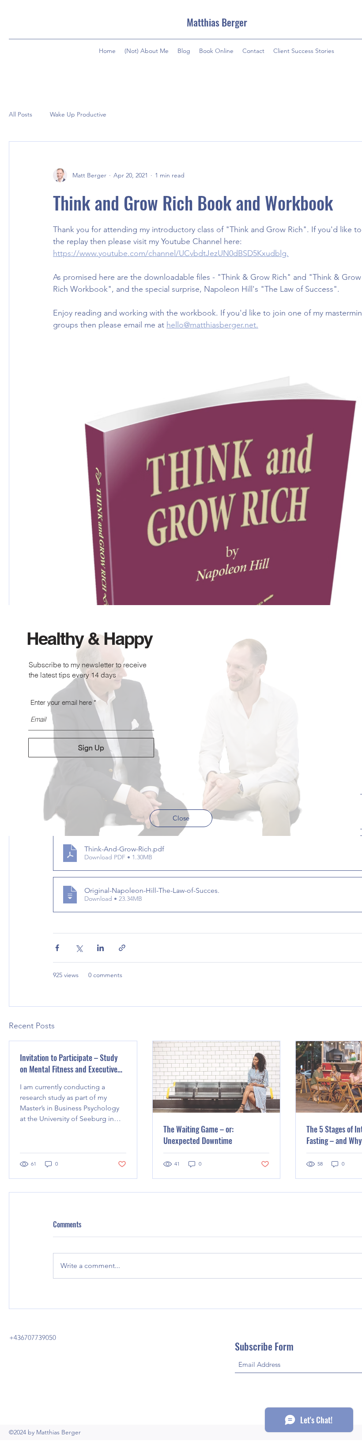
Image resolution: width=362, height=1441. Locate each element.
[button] (181, 818)
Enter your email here (61, 702)
